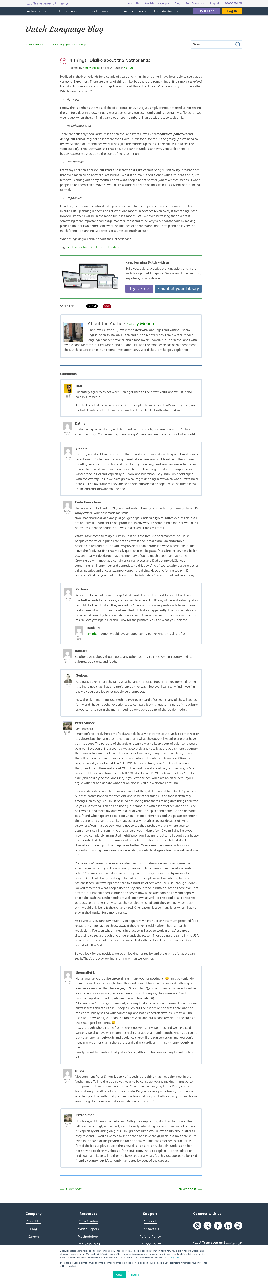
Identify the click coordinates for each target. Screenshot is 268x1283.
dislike (83, 247)
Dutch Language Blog (64, 29)
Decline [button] (135, 1274)
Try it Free (206, 11)
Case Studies (88, 1221)
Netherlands (112, 247)
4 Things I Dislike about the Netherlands (110, 60)
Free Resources (88, 1244)
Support (150, 1221)
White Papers (88, 1229)
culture (73, 247)
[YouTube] (238, 1226)
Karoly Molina (91, 67)
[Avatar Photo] (68, 386)
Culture (128, 67)
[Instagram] (197, 1226)
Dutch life (96, 247)
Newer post (187, 1189)
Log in (232, 11)
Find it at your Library (178, 288)
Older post (74, 1189)
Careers (34, 1236)
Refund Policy (150, 1236)
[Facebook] (218, 1226)
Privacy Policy (173, 1257)
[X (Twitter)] (207, 1226)
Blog (33, 1229)
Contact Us (150, 1229)
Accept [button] (119, 1274)
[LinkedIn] (228, 1226)
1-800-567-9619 (233, 3)
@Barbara (93, 633)
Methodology (88, 1236)
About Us (33, 1221)
